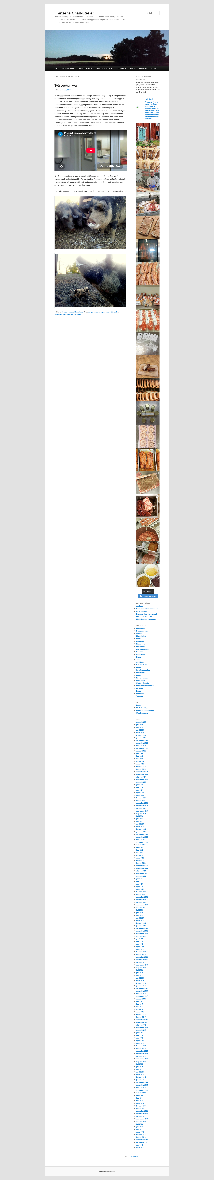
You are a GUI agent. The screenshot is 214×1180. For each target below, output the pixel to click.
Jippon (139, 659)
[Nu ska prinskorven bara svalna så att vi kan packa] (148, 157)
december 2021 (142, 865)
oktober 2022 (141, 839)
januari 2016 (141, 1048)
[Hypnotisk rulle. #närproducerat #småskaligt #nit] (148, 436)
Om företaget (121, 68)
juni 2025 (139, 756)
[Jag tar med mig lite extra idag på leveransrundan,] (148, 204)
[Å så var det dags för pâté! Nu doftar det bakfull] (148, 506)
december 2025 (142, 740)
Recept (138, 691)
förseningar (58, 314)
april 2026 (140, 730)
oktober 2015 (141, 1056)
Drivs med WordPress (107, 1171)
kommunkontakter (69, 314)
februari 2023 (141, 829)
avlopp (90, 312)
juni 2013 (139, 1127)
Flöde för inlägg (142, 708)
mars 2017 (140, 1012)
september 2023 (142, 811)
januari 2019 (141, 954)
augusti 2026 (141, 722)
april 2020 (140, 918)
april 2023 (140, 824)
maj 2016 (139, 1038)
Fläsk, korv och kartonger (146, 619)
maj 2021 (139, 884)
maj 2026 (139, 727)
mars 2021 (140, 889)
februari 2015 (141, 1077)
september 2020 (142, 905)
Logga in (139, 705)
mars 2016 (140, 1043)
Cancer (139, 633)
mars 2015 (140, 1074)
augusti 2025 (141, 751)
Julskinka (140, 662)
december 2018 (142, 957)
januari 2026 (141, 738)
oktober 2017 (141, 993)
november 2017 (142, 991)
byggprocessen (104, 312)
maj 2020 (139, 915)
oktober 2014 (141, 1087)
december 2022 (142, 834)
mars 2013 (140, 1132)
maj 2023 (139, 821)
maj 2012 (139, 1145)
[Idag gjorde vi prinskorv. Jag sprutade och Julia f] (148, 180)
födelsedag (114, 312)
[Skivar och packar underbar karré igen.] (148, 320)
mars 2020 (140, 920)
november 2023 (142, 805)
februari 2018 (141, 983)
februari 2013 (141, 1134)
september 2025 (142, 748)
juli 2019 (139, 939)
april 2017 (140, 1009)
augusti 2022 (141, 845)
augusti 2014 (141, 1093)
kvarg (79, 314)
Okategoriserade (142, 683)
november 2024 (142, 774)
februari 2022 (141, 860)
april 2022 (140, 855)
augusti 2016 (141, 1030)
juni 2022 (139, 850)
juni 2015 (139, 1066)
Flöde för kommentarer (145, 710)
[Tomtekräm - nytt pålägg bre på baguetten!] (148, 413)
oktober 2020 (141, 902)
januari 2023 (141, 832)
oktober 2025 (141, 745)
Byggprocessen (68, 312)
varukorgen (134, 1156)
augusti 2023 (141, 813)
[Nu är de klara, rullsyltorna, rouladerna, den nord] (148, 459)
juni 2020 (139, 912)
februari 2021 (141, 891)
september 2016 (142, 1027)
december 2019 (142, 928)
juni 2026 (139, 724)
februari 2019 (141, 952)
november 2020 (142, 899)
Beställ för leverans (85, 68)
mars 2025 (140, 764)
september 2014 (142, 1090)
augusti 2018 (141, 967)
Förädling (140, 641)
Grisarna (139, 652)
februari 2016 (141, 1046)
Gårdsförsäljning (142, 649)
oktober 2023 (141, 808)
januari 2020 (141, 925)
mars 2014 (140, 1103)
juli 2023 (139, 816)
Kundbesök (140, 672)
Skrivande (140, 693)
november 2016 (142, 1022)
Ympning (139, 696)
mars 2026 (140, 732)
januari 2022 (141, 863)
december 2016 (142, 1020)
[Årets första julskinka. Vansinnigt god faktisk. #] (148, 552)
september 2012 (142, 1142)
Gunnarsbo (140, 654)
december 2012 (142, 1139)
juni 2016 (139, 1035)
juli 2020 (139, 910)
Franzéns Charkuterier (74, 13)
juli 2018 (139, 970)
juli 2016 (139, 1032)
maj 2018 (139, 975)
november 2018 (142, 959)
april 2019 (140, 946)
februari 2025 (141, 766)
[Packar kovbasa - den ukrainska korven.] (148, 273)
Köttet (138, 667)
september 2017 (142, 996)
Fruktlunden (141, 646)
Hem (56, 68)
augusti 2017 (141, 999)
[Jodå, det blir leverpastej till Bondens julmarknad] (148, 529)
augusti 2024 (141, 782)
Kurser (132, 68)
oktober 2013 (141, 1116)
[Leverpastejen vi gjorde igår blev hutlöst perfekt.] (148, 227)
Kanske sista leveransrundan (147, 609)
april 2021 (140, 886)
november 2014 (142, 1085)
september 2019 (142, 933)
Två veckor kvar (66, 85)
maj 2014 (139, 1100)
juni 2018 (139, 972)
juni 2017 (139, 1004)
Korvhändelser (141, 665)
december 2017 (142, 988)
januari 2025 (141, 769)
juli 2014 (139, 1095)
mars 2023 (140, 826)
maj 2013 (139, 1129)
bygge (96, 312)
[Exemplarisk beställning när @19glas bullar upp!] (148, 297)
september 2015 (142, 1059)
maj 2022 (139, 852)
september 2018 (142, 965)
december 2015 (142, 1051)
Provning (139, 688)
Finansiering (78, 312)
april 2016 (140, 1040)
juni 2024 (139, 787)
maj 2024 (139, 790)
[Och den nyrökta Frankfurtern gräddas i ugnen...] (148, 250)
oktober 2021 (141, 871)
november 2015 (142, 1053)
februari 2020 (141, 923)
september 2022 (142, 842)
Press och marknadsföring (146, 685)
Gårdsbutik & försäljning (104, 68)
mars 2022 (140, 858)
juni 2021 (139, 881)
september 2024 (142, 779)
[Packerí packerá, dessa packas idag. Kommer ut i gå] (148, 343)
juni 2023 (139, 818)
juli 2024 (139, 784)
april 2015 (140, 1072)
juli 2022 (139, 847)
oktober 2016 (141, 1025)
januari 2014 (141, 1108)
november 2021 (142, 868)
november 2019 (142, 931)
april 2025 (140, 761)
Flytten (138, 638)
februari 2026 (141, 735)
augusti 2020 (141, 907)
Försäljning (140, 644)
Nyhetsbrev (143, 68)
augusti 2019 (141, 936)
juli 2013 (139, 1124)
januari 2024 (141, 800)
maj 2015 (139, 1069)
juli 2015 (139, 1064)
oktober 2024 (141, 777)
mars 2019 (140, 949)
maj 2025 (139, 758)
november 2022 (142, 837)
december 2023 (142, 803)
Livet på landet (141, 678)
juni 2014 (139, 1098)
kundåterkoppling (143, 670)
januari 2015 (141, 1079)
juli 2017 (139, 1001)
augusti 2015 (141, 1061)
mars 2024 (140, 795)
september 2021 (142, 873)
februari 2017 (141, 1014)
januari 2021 (141, 894)
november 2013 (142, 1113)
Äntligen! (139, 606)
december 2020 (142, 897)
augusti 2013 (141, 1121)
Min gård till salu (68, 68)
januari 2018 (141, 986)
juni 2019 (139, 941)
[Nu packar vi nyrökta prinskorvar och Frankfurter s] (148, 389)
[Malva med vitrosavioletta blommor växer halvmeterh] (148, 134)
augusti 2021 (141, 876)
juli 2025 (139, 753)
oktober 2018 (141, 962)
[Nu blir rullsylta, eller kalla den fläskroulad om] (148, 482)
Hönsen (139, 657)
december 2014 (142, 1082)
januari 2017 (141, 1017)
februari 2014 (141, 1106)
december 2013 (142, 1111)
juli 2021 (139, 879)
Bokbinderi (140, 628)
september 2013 (142, 1119)
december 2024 (142, 772)
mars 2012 (140, 1147)
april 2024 (140, 792)
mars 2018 (140, 980)
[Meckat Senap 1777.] (148, 575)
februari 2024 (141, 798)
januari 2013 (141, 1137)
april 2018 (140, 978)
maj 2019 (139, 944)
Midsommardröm (142, 611)
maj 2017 (139, 1006)
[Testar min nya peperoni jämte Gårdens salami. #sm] (148, 366)
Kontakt (154, 68)
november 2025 (142, 743)
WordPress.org (142, 713)
